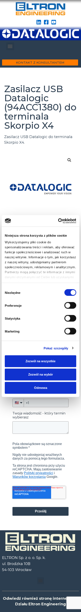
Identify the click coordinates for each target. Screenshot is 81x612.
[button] (10, 46)
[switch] (70, 305)
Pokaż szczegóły (56, 348)
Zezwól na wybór (40, 374)
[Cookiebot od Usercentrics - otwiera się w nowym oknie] (58, 221)
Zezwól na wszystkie (40, 361)
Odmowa (40, 387)
